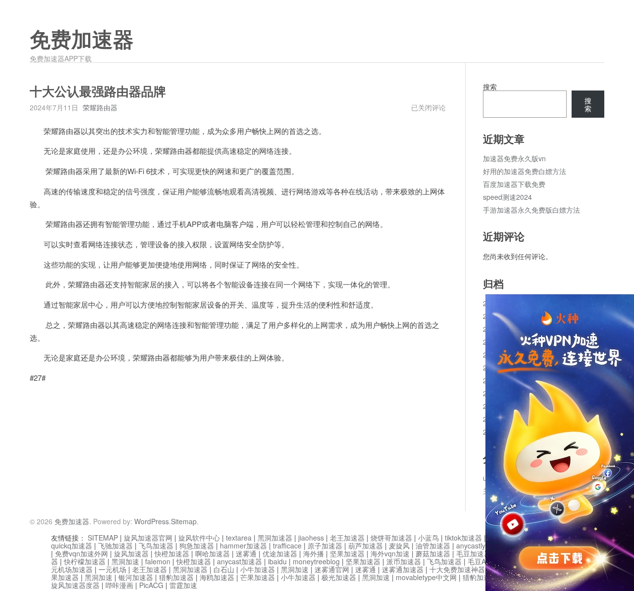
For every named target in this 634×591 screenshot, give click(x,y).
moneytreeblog (316, 561)
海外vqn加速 (390, 553)
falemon (157, 561)
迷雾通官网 (332, 569)
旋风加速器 (131, 553)
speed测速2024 (507, 197)
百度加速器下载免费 (514, 184)
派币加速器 (403, 561)
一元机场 (112, 569)
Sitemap (184, 521)
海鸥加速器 (217, 577)
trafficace (287, 545)
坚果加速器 (347, 553)
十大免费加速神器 (457, 569)
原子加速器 (325, 545)
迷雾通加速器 (402, 569)
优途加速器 (280, 553)
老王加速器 (347, 538)
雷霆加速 (183, 585)
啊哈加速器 (212, 553)
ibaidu (277, 561)
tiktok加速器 (463, 538)
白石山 (223, 569)
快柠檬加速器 (85, 561)
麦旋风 (399, 545)
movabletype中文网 (426, 577)
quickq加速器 (71, 545)
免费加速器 (82, 40)
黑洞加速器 (275, 538)
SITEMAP (103, 538)
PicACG (151, 585)
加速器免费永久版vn (514, 158)
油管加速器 (433, 545)
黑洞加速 (125, 561)
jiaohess (311, 538)
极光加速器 (338, 577)
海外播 (313, 553)
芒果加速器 (257, 577)
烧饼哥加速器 (391, 538)
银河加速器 (135, 577)
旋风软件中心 (199, 538)
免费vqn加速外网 (81, 553)
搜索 (490, 86)
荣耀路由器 (100, 107)
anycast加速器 (239, 561)
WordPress (151, 521)
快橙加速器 (172, 553)
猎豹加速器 (176, 577)
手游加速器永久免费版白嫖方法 (531, 210)
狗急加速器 (196, 545)
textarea (239, 538)
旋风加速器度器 (75, 585)
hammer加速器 (243, 545)
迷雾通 (246, 553)
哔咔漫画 (119, 585)
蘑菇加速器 (433, 553)
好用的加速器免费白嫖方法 (524, 171)
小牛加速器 (257, 569)
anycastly (470, 545)
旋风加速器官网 (148, 538)
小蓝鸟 (428, 538)
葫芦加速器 (365, 545)
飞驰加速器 (115, 545)
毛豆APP (481, 561)
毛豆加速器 (473, 553)
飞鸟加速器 (156, 545)
